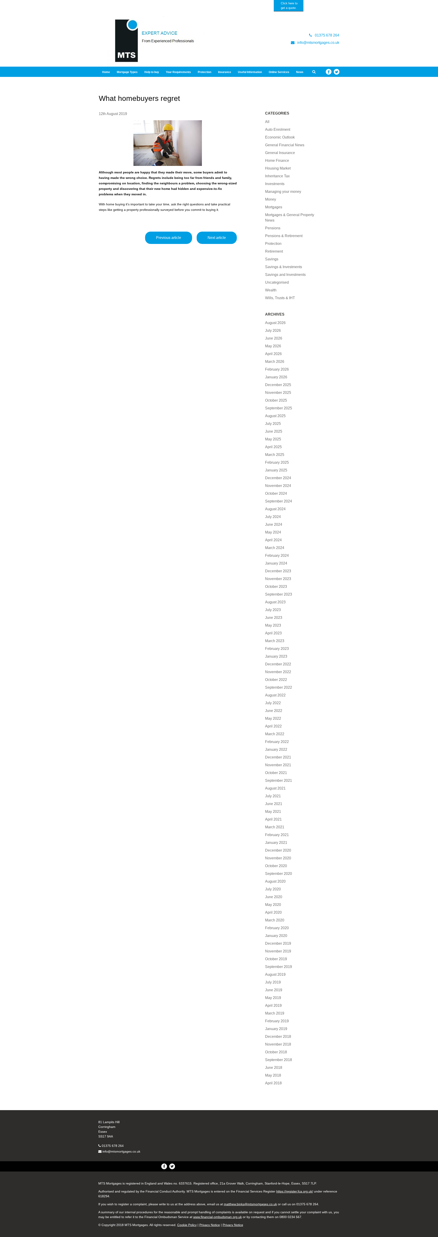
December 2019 (278, 943)
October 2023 (276, 586)
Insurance (224, 72)
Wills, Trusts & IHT (280, 298)
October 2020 (276, 866)
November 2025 (278, 393)
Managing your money (283, 192)
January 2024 (276, 563)
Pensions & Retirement (283, 236)
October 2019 (276, 959)
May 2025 (273, 439)
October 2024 (276, 493)
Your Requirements (178, 72)
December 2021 (278, 757)
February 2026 (277, 369)
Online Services (279, 72)
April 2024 (273, 540)
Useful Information (250, 72)
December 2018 (278, 1036)
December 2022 (278, 664)
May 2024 (273, 532)
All (267, 122)
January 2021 (276, 843)
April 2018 (273, 1083)
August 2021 (275, 788)
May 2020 (273, 905)
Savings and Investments (285, 275)
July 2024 (273, 517)
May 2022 (273, 718)
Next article (217, 238)
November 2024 (278, 486)
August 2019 (275, 974)
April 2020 (273, 912)
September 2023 (278, 594)
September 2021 (278, 780)
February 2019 (277, 1021)
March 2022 (274, 734)
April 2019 (273, 1005)
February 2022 (277, 742)
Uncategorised (277, 282)
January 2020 (276, 936)
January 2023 (276, 656)
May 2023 (273, 625)
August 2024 (275, 509)
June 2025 (273, 431)
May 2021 (273, 811)
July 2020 (273, 889)
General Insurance (280, 153)
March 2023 (274, 641)
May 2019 (273, 998)
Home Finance (277, 160)
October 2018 (276, 1052)
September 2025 (278, 408)
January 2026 (276, 377)
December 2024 (278, 478)
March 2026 (274, 362)
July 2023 (273, 610)
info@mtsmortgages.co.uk (121, 1151)
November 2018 (278, 1044)
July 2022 (273, 703)
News (299, 72)
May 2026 (273, 346)
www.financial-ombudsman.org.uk (217, 1217)
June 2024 (273, 524)
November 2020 (278, 858)
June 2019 (273, 990)
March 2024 (274, 548)
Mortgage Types (127, 72)
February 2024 (277, 555)
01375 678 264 (113, 1146)
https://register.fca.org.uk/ (294, 1191)
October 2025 (276, 400)
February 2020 (277, 928)
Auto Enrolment (277, 129)
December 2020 (278, 850)
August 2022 (275, 695)
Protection (204, 72)
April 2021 (273, 819)
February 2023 (277, 649)
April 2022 (273, 726)
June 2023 (273, 618)
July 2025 (273, 424)
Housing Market (278, 168)
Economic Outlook (280, 137)
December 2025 (278, 385)
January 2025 (276, 470)
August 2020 (275, 881)
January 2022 (276, 749)
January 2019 (276, 1029)
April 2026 (273, 354)
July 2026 (273, 330)
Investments (274, 184)
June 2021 (273, 804)
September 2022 (278, 687)
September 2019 (278, 967)
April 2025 (273, 447)
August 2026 (275, 323)
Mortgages (273, 207)
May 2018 (273, 1075)
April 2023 (273, 633)
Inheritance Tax (277, 176)
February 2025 (277, 462)
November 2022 (278, 672)
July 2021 (273, 796)
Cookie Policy (187, 1225)
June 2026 (273, 338)
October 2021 (276, 773)
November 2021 (278, 765)
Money (270, 199)
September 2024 (278, 501)
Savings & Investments (283, 267)
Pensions (272, 228)
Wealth (270, 290)
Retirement (274, 251)
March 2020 (274, 920)
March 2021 (274, 827)
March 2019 (274, 1013)
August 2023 (275, 602)
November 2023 (278, 579)
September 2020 (278, 874)
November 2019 (278, 951)
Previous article (168, 238)
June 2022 (273, 711)
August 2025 (275, 416)
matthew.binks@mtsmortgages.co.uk (250, 1204)
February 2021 (277, 835)
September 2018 (278, 1060)
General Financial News (284, 145)
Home (106, 72)
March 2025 (274, 455)
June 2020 (273, 897)
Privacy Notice (209, 1225)
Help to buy (151, 72)
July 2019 (273, 982)
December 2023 (278, 571)
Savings (271, 259)
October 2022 (276, 680)
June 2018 (273, 1068)
